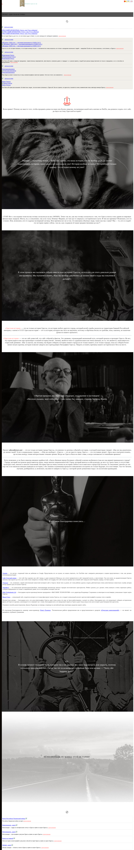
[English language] (131, 2)
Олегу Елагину (45, 610)
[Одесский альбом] (14, 8)
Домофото (6, 587)
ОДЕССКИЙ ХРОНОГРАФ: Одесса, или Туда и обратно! (19, 33)
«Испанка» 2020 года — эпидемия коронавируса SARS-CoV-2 (21, 46)
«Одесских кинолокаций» (110, 610)
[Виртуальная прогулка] (20, 8)
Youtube (5, 573)
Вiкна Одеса (6, 597)
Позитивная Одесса (8, 58)
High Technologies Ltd (9, 592)
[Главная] (2, 8)
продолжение (62, 36)
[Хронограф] (5, 8)
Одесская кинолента (8, 72)
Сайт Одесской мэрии (9, 578)
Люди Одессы (6, 85)
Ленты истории (8, 27)
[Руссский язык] (125, 2)
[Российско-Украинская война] (8, 8)
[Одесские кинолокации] (17, 8)
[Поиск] (23, 8)
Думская (5, 583)
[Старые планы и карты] (11, 8)
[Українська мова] (128, 2)
